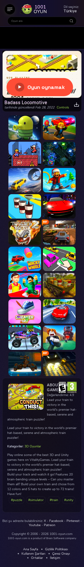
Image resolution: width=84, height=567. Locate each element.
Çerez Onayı (61, 554)
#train (54, 500)
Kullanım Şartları (33, 554)
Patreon (49, 525)
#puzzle (16, 500)
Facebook (56, 521)
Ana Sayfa (30, 549)
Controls (63, 107)
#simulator (36, 500)
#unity (68, 500)
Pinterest (73, 521)
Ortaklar (37, 558)
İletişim (55, 558)
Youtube (35, 525)
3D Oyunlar (32, 446)
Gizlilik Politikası (56, 549)
